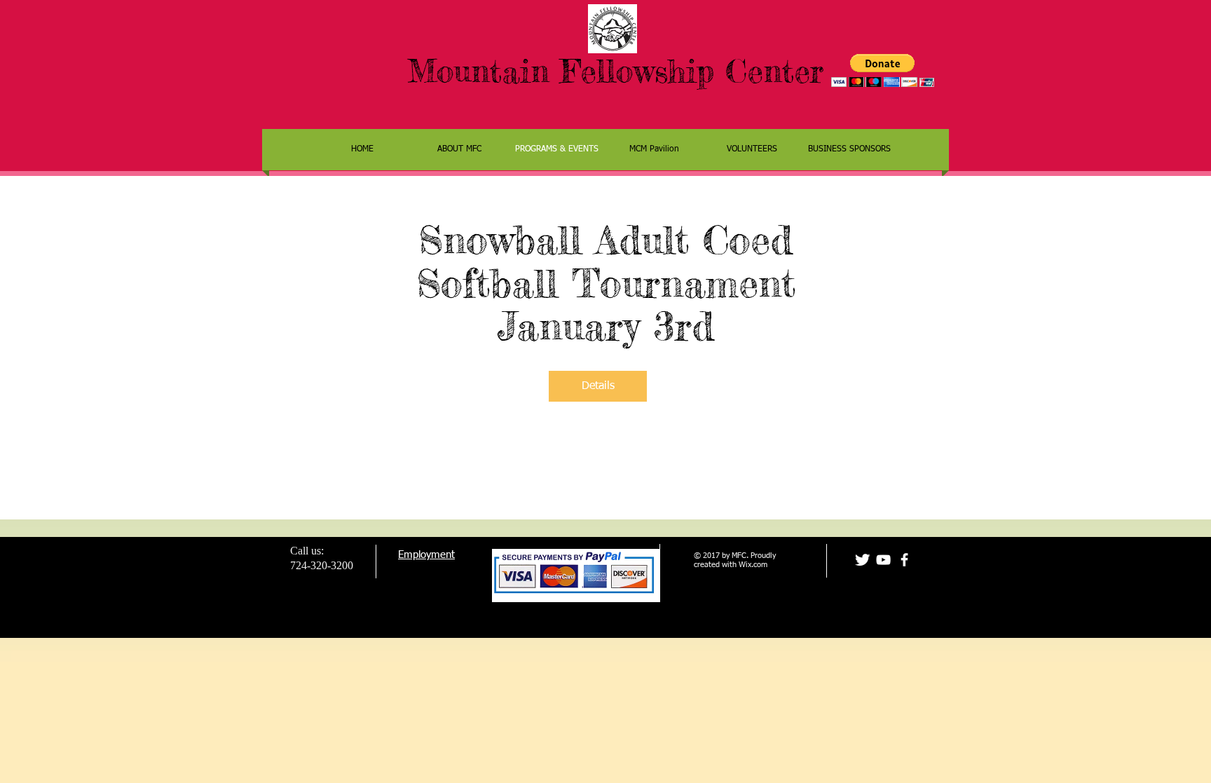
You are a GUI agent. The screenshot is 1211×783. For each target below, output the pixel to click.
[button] (882, 70)
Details (598, 386)
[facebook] (904, 559)
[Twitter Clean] (862, 559)
